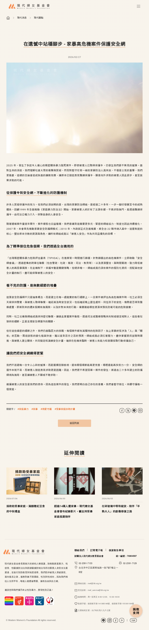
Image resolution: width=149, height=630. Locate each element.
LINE (103, 620)
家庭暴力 (24, 409)
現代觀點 (38, 17)
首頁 (8, 18)
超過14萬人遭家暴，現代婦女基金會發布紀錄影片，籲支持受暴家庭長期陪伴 (73, 511)
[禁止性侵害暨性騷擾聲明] (29, 600)
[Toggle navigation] (138, 6)
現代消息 (22, 17)
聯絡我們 (79, 550)
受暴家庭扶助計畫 (65, 409)
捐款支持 (136, 611)
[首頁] (29, 6)
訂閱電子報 (96, 550)
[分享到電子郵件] (140, 410)
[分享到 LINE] (134, 410)
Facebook (115, 620)
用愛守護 (47, 409)
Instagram (109, 620)
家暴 (35, 409)
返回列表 (74, 423)
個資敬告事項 (116, 550)
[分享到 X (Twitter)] (128, 410)
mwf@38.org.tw (94, 583)
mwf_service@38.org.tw (98, 590)
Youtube (121, 620)
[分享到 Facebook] (122, 410)
